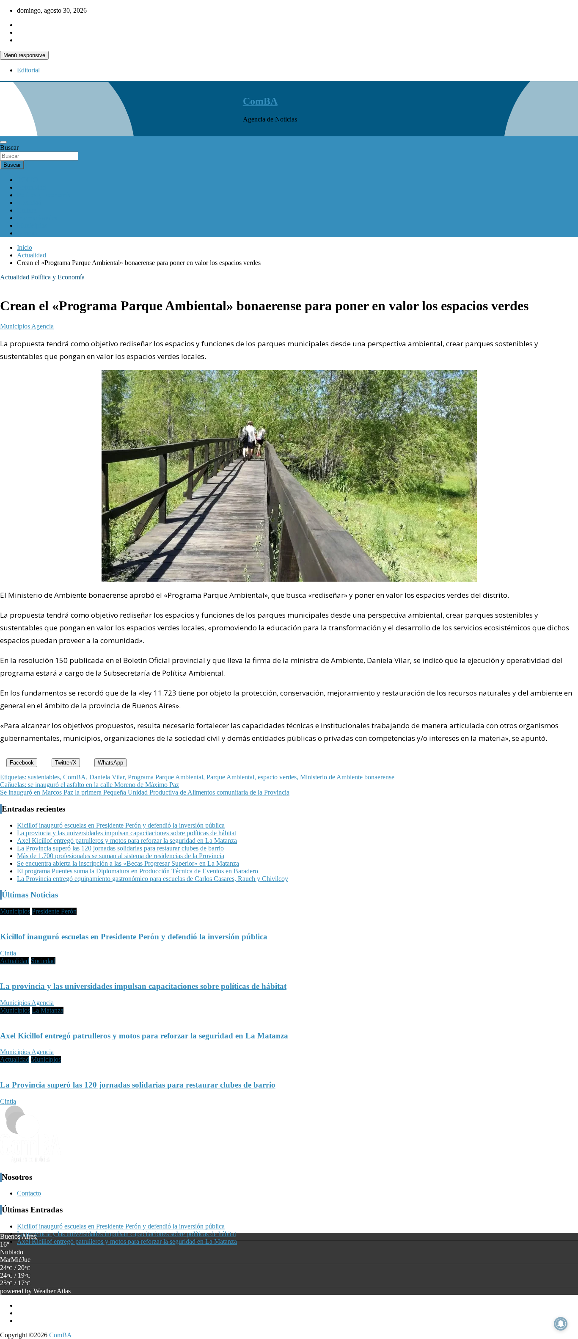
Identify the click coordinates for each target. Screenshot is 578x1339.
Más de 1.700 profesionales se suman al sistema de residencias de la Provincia (120, 855)
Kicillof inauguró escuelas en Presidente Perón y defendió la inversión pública (121, 825)
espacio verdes (277, 777)
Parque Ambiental (230, 777)
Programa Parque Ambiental (165, 777)
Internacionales (37, 217)
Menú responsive (24, 55)
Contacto (29, 1193)
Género (27, 233)
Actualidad (31, 187)
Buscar (9, 147)
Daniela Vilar (106, 777)
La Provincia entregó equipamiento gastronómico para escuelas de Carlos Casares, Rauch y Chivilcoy (152, 878)
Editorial (28, 70)
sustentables (44, 777)
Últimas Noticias (30, 894)
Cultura (27, 210)
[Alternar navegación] (3, 142)
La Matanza (47, 1010)
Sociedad (29, 202)
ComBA (260, 101)
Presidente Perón (54, 911)
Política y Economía (44, 195)
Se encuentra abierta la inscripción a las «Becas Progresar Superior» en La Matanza (128, 863)
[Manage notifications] (560, 1324)
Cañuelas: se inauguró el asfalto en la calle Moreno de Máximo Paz (89, 784)
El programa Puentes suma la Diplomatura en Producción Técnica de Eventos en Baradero (137, 871)
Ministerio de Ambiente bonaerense (347, 777)
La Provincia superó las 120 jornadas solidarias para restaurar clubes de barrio (120, 848)
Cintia (8, 953)
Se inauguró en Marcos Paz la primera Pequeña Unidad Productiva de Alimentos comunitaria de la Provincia (144, 792)
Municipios (32, 225)
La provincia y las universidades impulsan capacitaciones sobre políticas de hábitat (126, 833)
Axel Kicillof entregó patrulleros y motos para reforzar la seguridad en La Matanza (127, 840)
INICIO (27, 179)
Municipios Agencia (27, 326)
